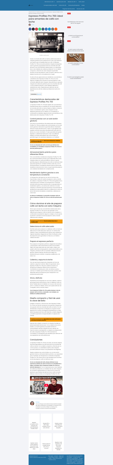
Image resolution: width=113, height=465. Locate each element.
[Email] (52, 29)
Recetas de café (80, 8)
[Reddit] (55, 29)
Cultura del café (62, 5)
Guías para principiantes (74, 5)
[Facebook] (30, 29)
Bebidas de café (71, 1)
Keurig (83, 5)
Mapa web (61, 456)
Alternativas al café (49, 1)
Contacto (56, 456)
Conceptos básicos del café (50, 5)
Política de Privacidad (57, 458)
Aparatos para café (61, 1)
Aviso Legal (50, 456)
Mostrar (39, 94)
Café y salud (81, 1)
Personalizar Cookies (53, 457)
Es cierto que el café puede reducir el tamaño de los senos (75, 460)
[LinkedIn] (46, 29)
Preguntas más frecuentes (69, 8)
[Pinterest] (36, 29)
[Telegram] (49, 29)
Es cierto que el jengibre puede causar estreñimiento (75, 463)
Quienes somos (52, 459)
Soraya (32, 24)
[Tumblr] (43, 29)
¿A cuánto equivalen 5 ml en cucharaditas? (75, 461)
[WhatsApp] (39, 29)
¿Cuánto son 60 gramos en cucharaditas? (73, 458)
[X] (33, 29)
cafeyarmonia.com (34, 456)
